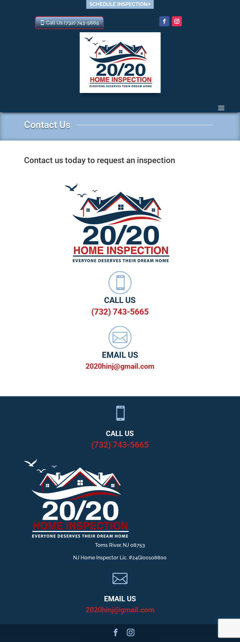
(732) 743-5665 (120, 311)
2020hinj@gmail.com (120, 366)
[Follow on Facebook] (164, 21)
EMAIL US (120, 355)
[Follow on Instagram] (177, 21)
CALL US (120, 300)
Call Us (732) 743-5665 (72, 23)
